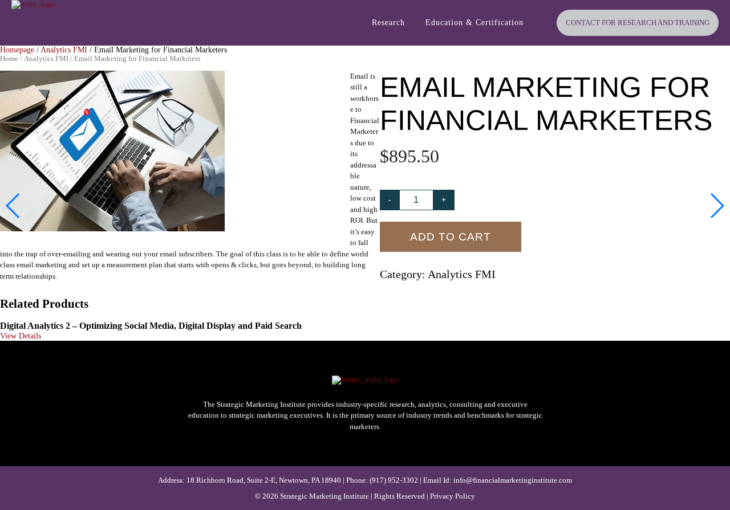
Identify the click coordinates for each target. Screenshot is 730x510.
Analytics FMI (63, 50)
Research (388, 22)
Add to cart (450, 237)
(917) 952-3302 (394, 480)
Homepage (17, 50)
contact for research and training (637, 22)
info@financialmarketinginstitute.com (512, 480)
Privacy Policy (452, 496)
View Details (20, 336)
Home (9, 59)
